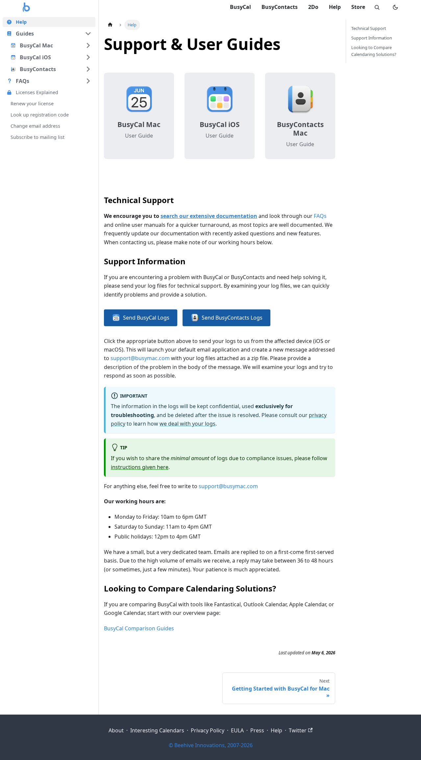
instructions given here (139, 467)
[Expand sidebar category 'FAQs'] (88, 81)
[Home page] (110, 25)
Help (335, 7)
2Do (313, 7)
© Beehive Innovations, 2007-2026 (211, 745)
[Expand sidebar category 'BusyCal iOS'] (88, 57)
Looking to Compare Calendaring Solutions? (373, 50)
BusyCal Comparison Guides (139, 628)
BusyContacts (279, 7)
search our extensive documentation (209, 216)
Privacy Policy (207, 730)
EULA (237, 730)
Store (358, 7)
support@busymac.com (140, 358)
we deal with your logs (187, 423)
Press (257, 730)
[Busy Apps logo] (26, 7)
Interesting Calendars (157, 730)
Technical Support (368, 28)
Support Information (371, 38)
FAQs (320, 216)
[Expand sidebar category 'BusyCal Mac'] (88, 45)
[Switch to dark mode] (395, 7)
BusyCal (240, 7)
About (116, 730)
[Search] (377, 7)
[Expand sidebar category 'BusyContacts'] (88, 69)
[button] (49, 33)
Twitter (298, 730)
